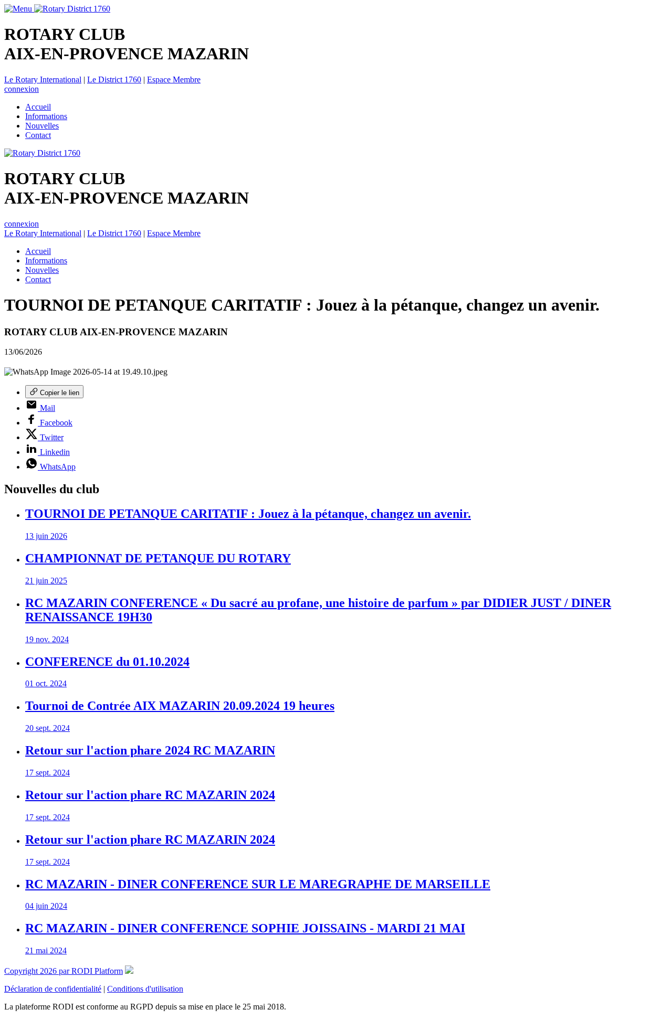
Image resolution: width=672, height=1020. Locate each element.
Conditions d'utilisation (145, 988)
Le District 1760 (114, 79)
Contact (38, 135)
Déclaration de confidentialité (52, 988)
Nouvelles (42, 125)
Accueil (38, 106)
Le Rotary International (42, 79)
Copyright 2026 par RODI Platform (63, 970)
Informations (46, 116)
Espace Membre (174, 79)
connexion (21, 88)
